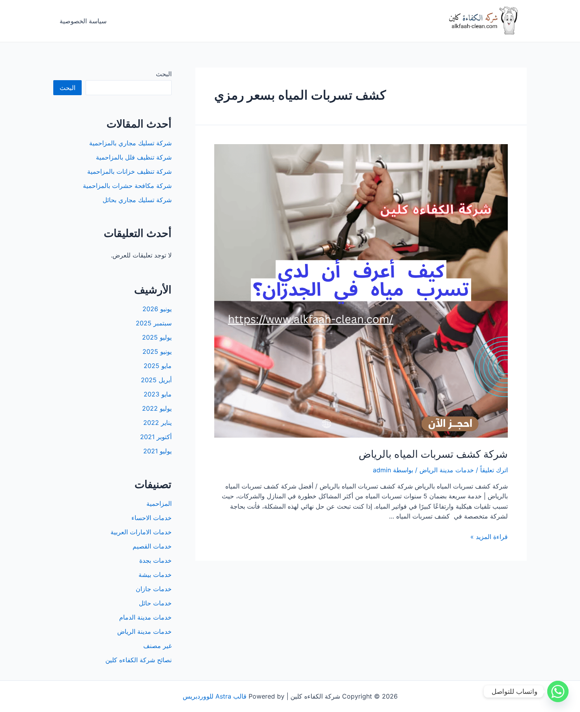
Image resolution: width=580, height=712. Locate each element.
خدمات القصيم (152, 546)
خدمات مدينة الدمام (145, 617)
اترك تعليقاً (494, 470)
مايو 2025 (158, 366)
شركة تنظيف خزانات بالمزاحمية (129, 171)
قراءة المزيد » (489, 537)
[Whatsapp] (558, 691)
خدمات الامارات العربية (141, 532)
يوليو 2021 (157, 451)
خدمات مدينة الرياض (446, 470)
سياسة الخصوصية (83, 21)
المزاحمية (159, 503)
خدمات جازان (154, 589)
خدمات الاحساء (151, 518)
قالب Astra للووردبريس (215, 696)
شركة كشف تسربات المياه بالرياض (433, 454)
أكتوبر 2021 (156, 437)
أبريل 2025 (156, 380)
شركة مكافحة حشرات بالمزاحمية (127, 186)
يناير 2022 (157, 422)
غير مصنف (157, 646)
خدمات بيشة (155, 575)
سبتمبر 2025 (154, 323)
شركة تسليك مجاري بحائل (137, 200)
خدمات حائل (155, 603)
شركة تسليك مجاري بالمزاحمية (130, 143)
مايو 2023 (158, 394)
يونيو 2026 (157, 309)
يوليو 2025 (157, 337)
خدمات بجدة (155, 560)
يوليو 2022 (157, 408)
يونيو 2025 (157, 351)
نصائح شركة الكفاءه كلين (138, 660)
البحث (164, 74)
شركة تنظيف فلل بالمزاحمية (134, 157)
